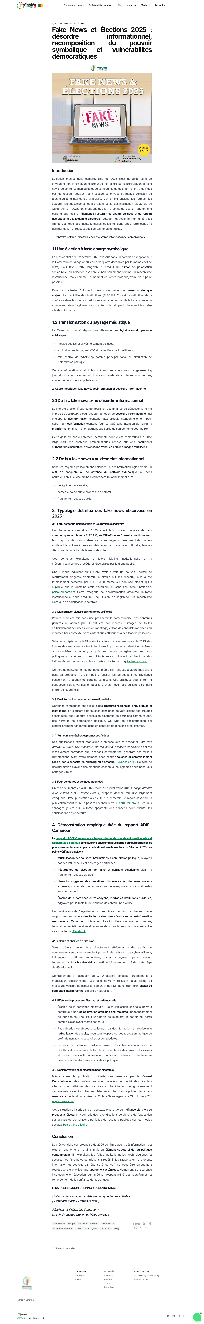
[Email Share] (146, 1228)
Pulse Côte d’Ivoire (75, 1124)
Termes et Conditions (26, 1300)
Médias (144, 5)
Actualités (75, 23)
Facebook (78, 931)
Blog (120, 5)
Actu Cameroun (128, 803)
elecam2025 (108, 1223)
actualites (106, 1228)
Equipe (78, 1279)
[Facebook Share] (150, 1223)
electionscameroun (62, 1228)
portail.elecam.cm (63, 592)
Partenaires (80, 1275)
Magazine (132, 5)
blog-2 (71, 1223)
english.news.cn (63, 1101)
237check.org (124, 762)
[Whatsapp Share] (141, 1228)
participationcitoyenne (87, 1228)
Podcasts (108, 1279)
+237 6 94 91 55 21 (142, 1279)
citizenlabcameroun (88, 1223)
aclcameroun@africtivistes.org (146, 1275)
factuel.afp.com (137, 661)
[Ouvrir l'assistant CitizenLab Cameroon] (197, 1317)
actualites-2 (59, 1223)
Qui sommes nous (73, 5)
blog (116, 1228)
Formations (161, 5)
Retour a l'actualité (65, 1248)
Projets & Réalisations (100, 5)
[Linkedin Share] (136, 1228)
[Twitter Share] (144, 1223)
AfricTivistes (22, 1318)
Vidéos (107, 1283)
